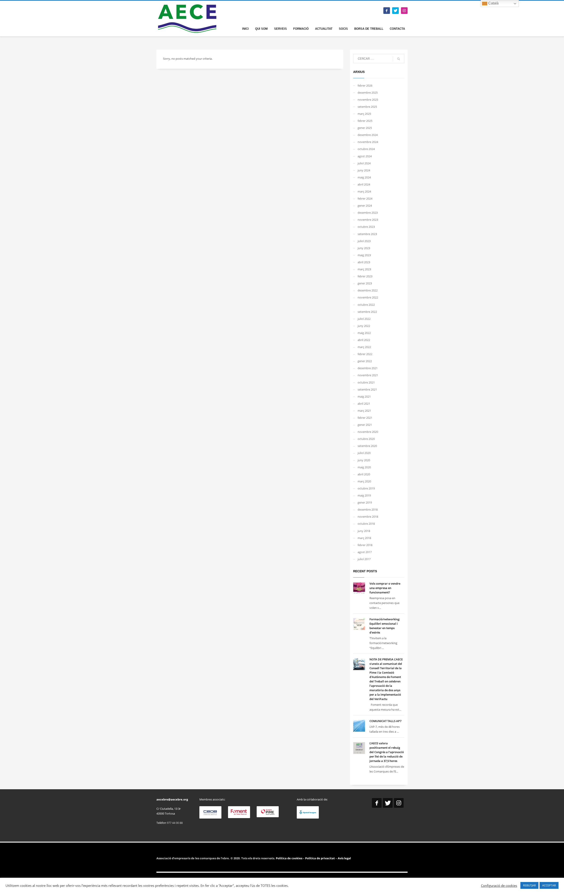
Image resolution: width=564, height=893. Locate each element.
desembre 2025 (368, 92)
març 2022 (364, 347)
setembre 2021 (367, 389)
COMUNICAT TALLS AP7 (385, 721)
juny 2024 (364, 170)
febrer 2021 (365, 418)
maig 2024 (364, 177)
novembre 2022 (368, 297)
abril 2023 (364, 262)
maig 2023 (364, 255)
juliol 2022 (364, 319)
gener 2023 (365, 283)
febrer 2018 (365, 545)
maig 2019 (364, 495)
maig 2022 (364, 333)
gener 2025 (365, 128)
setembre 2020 (367, 446)
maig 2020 (364, 467)
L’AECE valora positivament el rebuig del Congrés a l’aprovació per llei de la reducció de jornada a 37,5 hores (386, 752)
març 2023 (364, 269)
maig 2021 (364, 396)
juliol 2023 (364, 241)
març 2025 (364, 114)
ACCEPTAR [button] (549, 885)
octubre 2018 (366, 524)
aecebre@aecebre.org (172, 799)
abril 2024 (364, 184)
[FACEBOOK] (386, 10)
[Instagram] (404, 10)
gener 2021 (365, 425)
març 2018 (364, 538)
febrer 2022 (365, 354)
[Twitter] (395, 10)
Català (493, 3)
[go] (398, 58)
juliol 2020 (364, 453)
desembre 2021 (368, 368)
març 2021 (364, 411)
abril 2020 (364, 474)
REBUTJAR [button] (529, 885)
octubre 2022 (366, 305)
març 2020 (364, 481)
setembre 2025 (367, 107)
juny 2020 (364, 460)
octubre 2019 (366, 488)
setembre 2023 (367, 234)
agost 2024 (365, 156)
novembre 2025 (368, 100)
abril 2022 (364, 340)
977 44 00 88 (175, 823)
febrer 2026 (365, 85)
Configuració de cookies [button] (499, 885)
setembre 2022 (367, 312)
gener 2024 (365, 206)
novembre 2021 (368, 375)
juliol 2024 (364, 163)
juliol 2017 (364, 559)
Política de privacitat (319, 858)
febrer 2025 (365, 121)
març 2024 (364, 191)
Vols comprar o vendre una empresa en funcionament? (384, 588)
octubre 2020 (366, 439)
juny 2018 (364, 531)
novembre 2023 (368, 220)
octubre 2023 (366, 227)
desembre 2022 (368, 290)
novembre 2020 (368, 432)
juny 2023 (364, 248)
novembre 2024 (368, 142)
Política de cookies (289, 858)
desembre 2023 (368, 213)
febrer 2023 (365, 276)
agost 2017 (365, 552)
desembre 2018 (368, 509)
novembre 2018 (368, 517)
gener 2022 (365, 361)
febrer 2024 (365, 198)
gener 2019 (365, 502)
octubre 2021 (366, 382)
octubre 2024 (366, 149)
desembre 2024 (368, 135)
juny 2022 (364, 326)
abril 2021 (364, 404)
